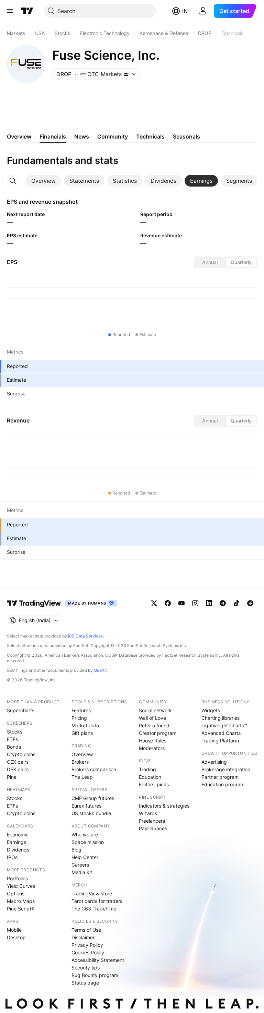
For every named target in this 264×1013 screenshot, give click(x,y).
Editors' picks (154, 784)
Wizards (148, 813)
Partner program (220, 777)
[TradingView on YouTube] (181, 603)
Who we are (85, 834)
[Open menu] (10, 11)
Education (150, 777)
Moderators (152, 748)
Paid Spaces (153, 828)
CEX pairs (18, 762)
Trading (147, 769)
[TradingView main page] (27, 11)
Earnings (16, 842)
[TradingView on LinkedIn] (209, 603)
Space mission (88, 842)
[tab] (43, 181)
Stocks (14, 732)
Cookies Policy (88, 952)
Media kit (82, 872)
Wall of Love (152, 718)
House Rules (152, 740)
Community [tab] (112, 136)
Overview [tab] (19, 136)
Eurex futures (86, 806)
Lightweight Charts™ (224, 725)
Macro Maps (21, 901)
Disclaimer (83, 937)
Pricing (79, 718)
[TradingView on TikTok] (236, 603)
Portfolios (17, 878)
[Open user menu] (203, 11)
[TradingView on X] (154, 603)
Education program (222, 784)
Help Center (85, 857)
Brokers (80, 762)
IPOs (12, 857)
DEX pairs (18, 769)
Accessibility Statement (98, 960)
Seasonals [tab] (186, 136)
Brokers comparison (94, 769)
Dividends (18, 850)
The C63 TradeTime (94, 908)
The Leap (82, 777)
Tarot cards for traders (97, 901)
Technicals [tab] (150, 136)
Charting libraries (220, 718)
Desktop (16, 937)
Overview (82, 754)
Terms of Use (86, 930)
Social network (155, 710)
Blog (76, 850)
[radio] (210, 262)
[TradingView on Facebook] (168, 603)
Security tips (86, 967)
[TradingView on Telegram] (223, 603)
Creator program (157, 733)
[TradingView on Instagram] (195, 603)
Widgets (210, 710)
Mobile (14, 930)
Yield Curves (21, 886)
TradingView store (92, 893)
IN (185, 11)
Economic (18, 834)
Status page (85, 983)
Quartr (100, 670)
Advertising (214, 762)
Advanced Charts (221, 733)
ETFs (12, 739)
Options (15, 893)
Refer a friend (154, 725)
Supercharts (20, 710)
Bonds (14, 747)
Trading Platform (220, 740)
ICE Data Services (85, 636)
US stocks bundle (91, 813)
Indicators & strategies (164, 806)
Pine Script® (20, 908)
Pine (11, 777)
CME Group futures (93, 798)
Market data (85, 725)
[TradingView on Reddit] (250, 603)
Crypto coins (21, 754)
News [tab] (81, 136)
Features (81, 710)
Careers (80, 865)
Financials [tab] (53, 136)
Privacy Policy (87, 945)
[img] (126, 74)
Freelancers (152, 821)
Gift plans (82, 733)
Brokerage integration (225, 769)
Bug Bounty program (95, 975)
